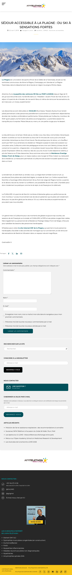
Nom (5, 298)
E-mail (6, 306)
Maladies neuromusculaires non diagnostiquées (21, 551)
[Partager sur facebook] (8, 253)
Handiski (39, 30)
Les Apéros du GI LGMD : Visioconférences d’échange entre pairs (30, 435)
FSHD (5, 545)
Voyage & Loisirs (27, 30)
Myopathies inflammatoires (13, 548)
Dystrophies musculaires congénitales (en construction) (24, 540)
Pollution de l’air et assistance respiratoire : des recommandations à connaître (34, 428)
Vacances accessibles (56, 30)
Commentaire (9, 270)
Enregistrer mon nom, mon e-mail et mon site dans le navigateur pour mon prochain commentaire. (33, 315)
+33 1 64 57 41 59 (12, 483)
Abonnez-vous (13, 414)
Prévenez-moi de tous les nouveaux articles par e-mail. (25, 326)
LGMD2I (45, 30)
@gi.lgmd (10, 493)
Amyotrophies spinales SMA (13, 556)
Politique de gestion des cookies (26, 571)
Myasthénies (8, 553)
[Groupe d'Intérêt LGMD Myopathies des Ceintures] (36, 5)
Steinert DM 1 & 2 (9, 538)
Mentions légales (21, 568)
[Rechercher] (66, 348)
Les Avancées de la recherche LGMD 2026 (21, 442)
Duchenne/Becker (10, 543)
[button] (21, 253)
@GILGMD (10, 489)
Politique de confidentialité (38, 568)
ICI (24, 498)
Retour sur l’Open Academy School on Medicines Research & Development (34, 438)
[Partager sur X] (12, 253)
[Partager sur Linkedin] (17, 253)
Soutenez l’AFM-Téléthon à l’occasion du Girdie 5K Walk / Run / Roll (30, 431)
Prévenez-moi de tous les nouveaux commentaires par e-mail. (28, 322)
